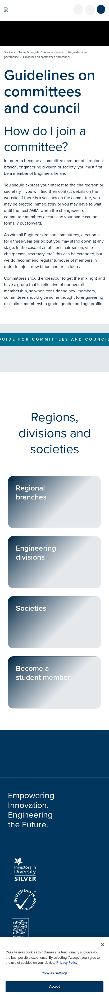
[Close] (102, 945)
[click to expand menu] (101, 9)
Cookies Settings (54, 973)
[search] (90, 10)
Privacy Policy (67, 963)
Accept (54, 986)
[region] (54, 966)
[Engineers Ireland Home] (6, 9)
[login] (78, 9)
